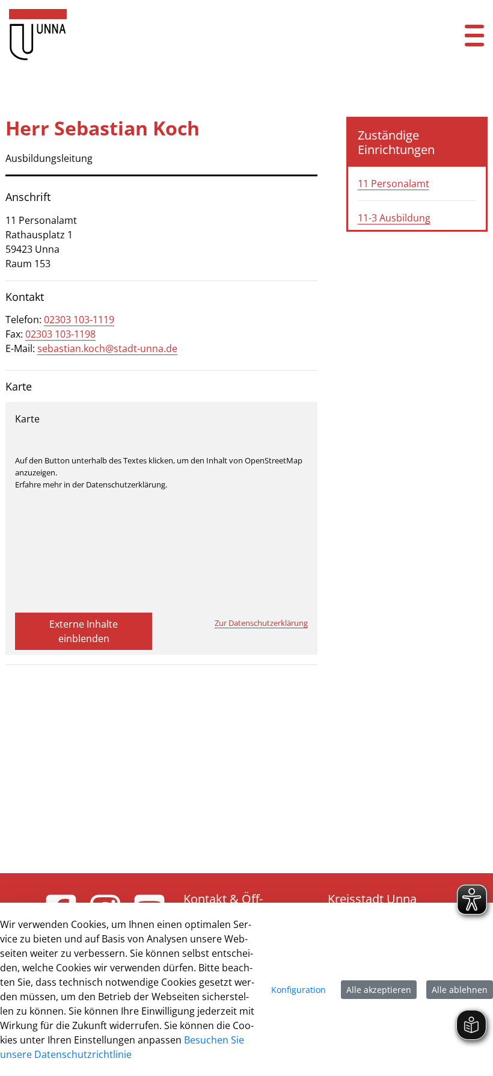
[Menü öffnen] (474, 35)
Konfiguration (298, 989)
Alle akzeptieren (378, 989)
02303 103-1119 (79, 319)
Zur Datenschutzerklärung (261, 622)
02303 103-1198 (60, 334)
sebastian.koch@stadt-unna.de (107, 348)
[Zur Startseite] (205, 34)
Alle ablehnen (460, 989)
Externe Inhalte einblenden (83, 631)
